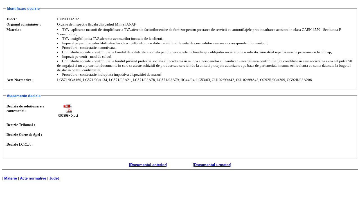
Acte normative (33, 178)
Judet (54, 178)
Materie (10, 178)
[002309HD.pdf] (68, 110)
